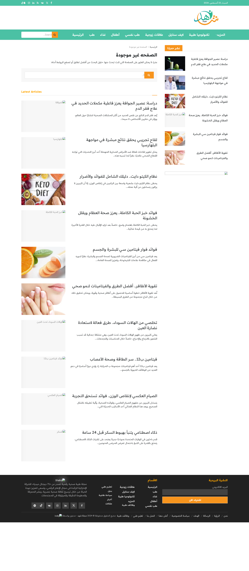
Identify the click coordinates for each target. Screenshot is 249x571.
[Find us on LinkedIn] (33, 3)
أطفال (115, 34)
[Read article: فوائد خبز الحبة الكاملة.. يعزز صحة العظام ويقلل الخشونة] (43, 226)
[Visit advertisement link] (196, 234)
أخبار (109, 499)
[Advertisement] (147, 546)
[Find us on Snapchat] (24, 3)
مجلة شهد (82, 515)
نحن (226, 515)
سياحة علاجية (105, 495)
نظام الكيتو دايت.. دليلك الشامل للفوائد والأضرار (118, 176)
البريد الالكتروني (220, 486)
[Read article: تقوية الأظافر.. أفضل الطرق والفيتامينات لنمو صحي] (43, 299)
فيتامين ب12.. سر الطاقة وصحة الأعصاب (123, 359)
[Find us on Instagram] (29, 3)
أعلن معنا (163, 515)
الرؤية (217, 515)
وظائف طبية (128, 505)
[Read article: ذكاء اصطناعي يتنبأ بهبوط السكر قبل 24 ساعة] (43, 445)
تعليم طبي (106, 486)
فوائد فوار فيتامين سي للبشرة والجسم (125, 249)
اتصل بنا (151, 515)
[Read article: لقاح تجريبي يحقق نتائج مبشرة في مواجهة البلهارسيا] (43, 153)
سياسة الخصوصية (181, 515)
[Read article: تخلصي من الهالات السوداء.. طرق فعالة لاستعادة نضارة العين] (43, 336)
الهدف (196, 515)
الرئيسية (78, 34)
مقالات (108, 503)
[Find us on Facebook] (51, 3)
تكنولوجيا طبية (199, 34)
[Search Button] (55, 35)
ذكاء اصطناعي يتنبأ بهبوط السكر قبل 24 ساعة (119, 432)
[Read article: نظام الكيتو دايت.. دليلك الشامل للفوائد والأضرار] (43, 189)
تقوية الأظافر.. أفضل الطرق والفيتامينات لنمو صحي (114, 286)
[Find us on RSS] (38, 3)
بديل (110, 491)
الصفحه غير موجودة (138, 47)
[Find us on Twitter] (47, 3)
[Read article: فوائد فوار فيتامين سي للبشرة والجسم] (43, 262)
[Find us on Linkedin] (65, 506)
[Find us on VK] (42, 3)
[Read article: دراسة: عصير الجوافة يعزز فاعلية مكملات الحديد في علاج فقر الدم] (43, 116)
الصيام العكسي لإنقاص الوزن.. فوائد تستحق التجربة (114, 395)
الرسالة (206, 515)
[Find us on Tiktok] (41, 506)
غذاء (103, 34)
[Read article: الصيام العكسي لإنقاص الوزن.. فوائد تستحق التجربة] (43, 409)
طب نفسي (132, 34)
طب (92, 34)
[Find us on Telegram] (35, 506)
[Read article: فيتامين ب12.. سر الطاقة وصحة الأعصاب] (43, 372)
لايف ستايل (176, 34)
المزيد (221, 34)
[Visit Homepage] (206, 18)
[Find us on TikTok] (22, 3)
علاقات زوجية (154, 34)
